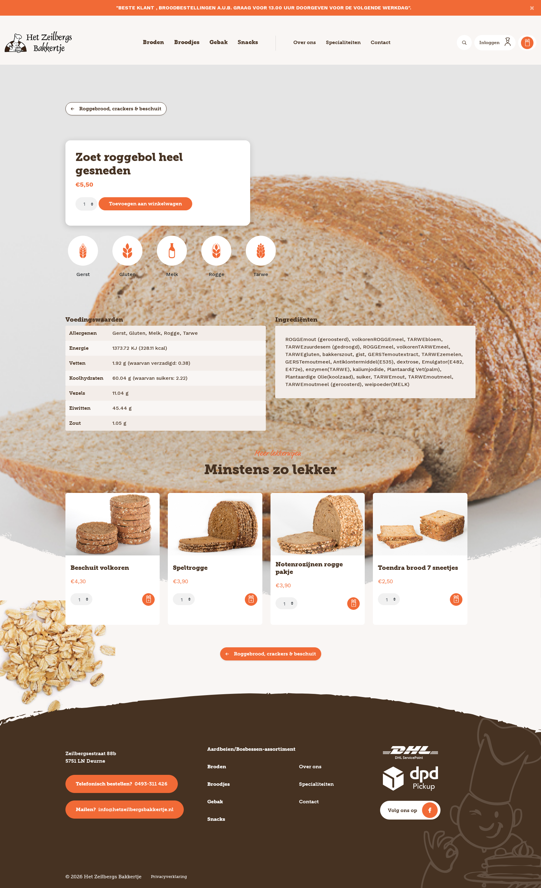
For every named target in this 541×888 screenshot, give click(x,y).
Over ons (304, 42)
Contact (380, 42)
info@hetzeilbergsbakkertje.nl (124, 809)
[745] (456, 599)
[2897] (148, 599)
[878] (353, 603)
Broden (153, 42)
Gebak (218, 42)
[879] (251, 599)
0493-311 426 (121, 784)
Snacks (248, 42)
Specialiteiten (343, 42)
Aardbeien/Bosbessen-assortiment (251, 749)
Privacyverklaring (169, 876)
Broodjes (186, 42)
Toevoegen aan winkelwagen (145, 204)
